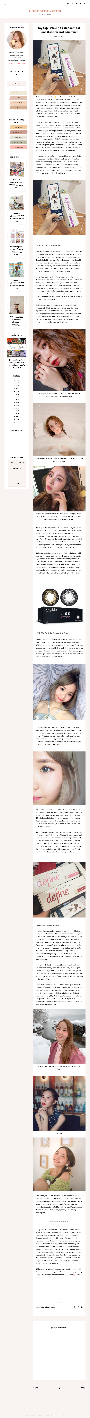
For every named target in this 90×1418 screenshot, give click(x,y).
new (36, 1387)
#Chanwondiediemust (45, 1307)
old (83, 1387)
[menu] (5, 4)
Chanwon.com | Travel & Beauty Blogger (48, 1415)
